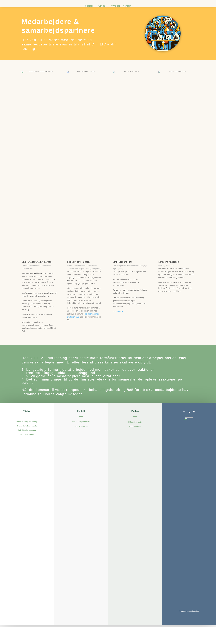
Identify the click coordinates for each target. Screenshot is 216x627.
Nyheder (115, 6)
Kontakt (127, 6)
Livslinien (71, 317)
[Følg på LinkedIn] (194, 412)
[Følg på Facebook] (184, 412)
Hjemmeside (118, 311)
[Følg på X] (189, 412)
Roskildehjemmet (91, 314)
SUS (77, 317)
